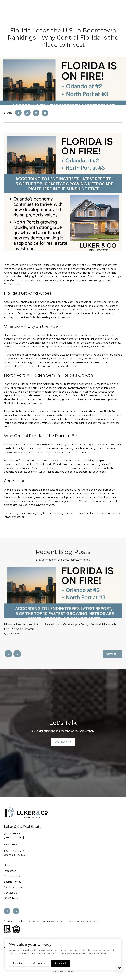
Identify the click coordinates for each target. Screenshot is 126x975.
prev (8, 653)
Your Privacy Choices (63, 971)
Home (7, 865)
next (17, 653)
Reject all (18, 963)
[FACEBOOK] (7, 911)
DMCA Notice (12, 898)
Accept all (60, 963)
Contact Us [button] (63, 742)
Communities (12, 876)
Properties (10, 870)
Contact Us (10, 892)
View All (112, 654)
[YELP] (16, 911)
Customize (39, 963)
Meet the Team (13, 887)
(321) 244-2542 (12, 833)
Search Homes (12, 881)
